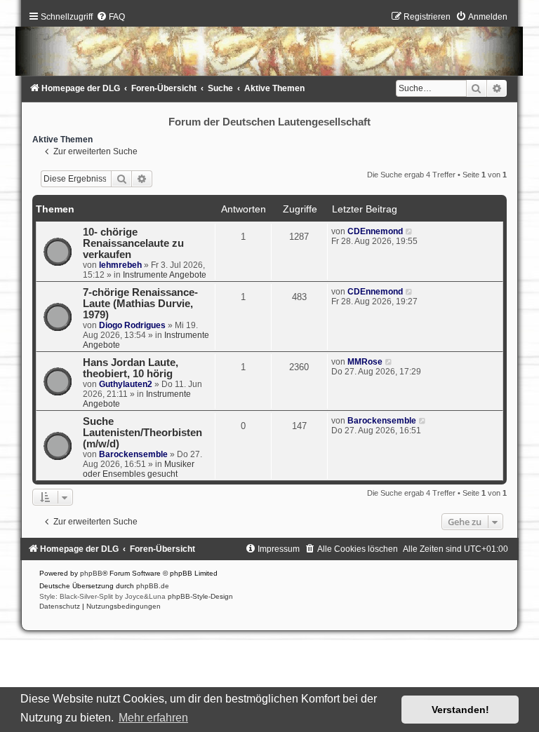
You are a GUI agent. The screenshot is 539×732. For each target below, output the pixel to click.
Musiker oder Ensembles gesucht (138, 469)
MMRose (364, 362)
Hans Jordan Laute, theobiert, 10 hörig (130, 368)
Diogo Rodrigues (132, 325)
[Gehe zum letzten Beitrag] (409, 231)
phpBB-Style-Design (200, 596)
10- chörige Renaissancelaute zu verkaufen (133, 243)
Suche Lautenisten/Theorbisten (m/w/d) (142, 432)
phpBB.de (152, 586)
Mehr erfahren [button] (153, 718)
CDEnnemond (375, 231)
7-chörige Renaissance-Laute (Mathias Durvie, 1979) (140, 303)
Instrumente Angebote (164, 275)
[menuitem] (110, 17)
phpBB (91, 573)
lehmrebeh (120, 265)
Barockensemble (133, 454)
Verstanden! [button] (460, 709)
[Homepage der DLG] (269, 47)
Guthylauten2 (125, 384)
